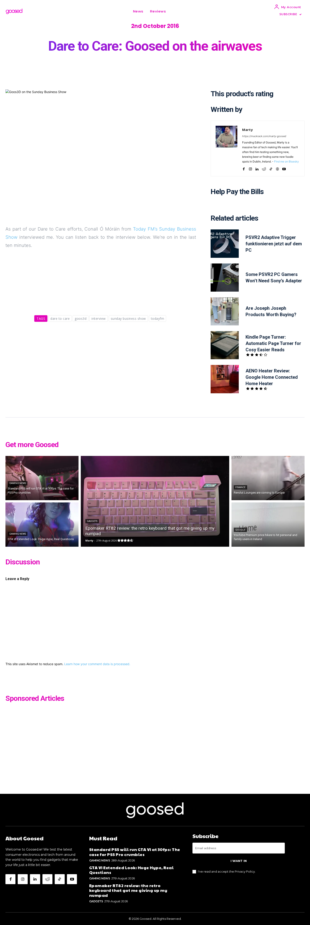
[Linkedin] (257, 168)
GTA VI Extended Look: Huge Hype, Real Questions (131, 870)
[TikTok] (271, 168)
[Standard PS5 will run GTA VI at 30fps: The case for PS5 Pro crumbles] (42, 478)
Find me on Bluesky (286, 161)
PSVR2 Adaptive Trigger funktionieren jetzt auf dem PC (274, 244)
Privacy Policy (245, 871)
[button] (174, 11)
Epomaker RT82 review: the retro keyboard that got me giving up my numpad (128, 890)
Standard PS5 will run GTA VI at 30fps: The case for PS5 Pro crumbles (134, 851)
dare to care (60, 318)
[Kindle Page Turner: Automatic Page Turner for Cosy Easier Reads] (225, 345)
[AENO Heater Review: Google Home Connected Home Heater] (225, 379)
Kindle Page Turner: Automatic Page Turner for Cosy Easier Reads (273, 343)
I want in (239, 861)
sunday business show (128, 318)
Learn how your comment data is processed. (97, 664)
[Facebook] (244, 168)
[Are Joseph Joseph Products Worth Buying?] (225, 311)
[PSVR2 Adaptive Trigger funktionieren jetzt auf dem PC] (225, 243)
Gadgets (92, 521)
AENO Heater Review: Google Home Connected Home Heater (272, 377)
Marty (247, 129)
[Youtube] (284, 168)
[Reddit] (264, 168)
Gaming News (17, 483)
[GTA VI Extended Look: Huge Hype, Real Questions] (42, 524)
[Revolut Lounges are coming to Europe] (268, 478)
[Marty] (226, 148)
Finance (240, 487)
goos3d (80, 318)
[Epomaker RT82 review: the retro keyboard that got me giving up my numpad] (155, 501)
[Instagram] (250, 168)
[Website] (277, 168)
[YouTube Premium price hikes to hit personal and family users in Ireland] (268, 524)
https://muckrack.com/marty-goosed (264, 136)
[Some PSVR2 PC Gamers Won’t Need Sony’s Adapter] (225, 277)
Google (240, 530)
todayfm (157, 318)
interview (98, 318)
